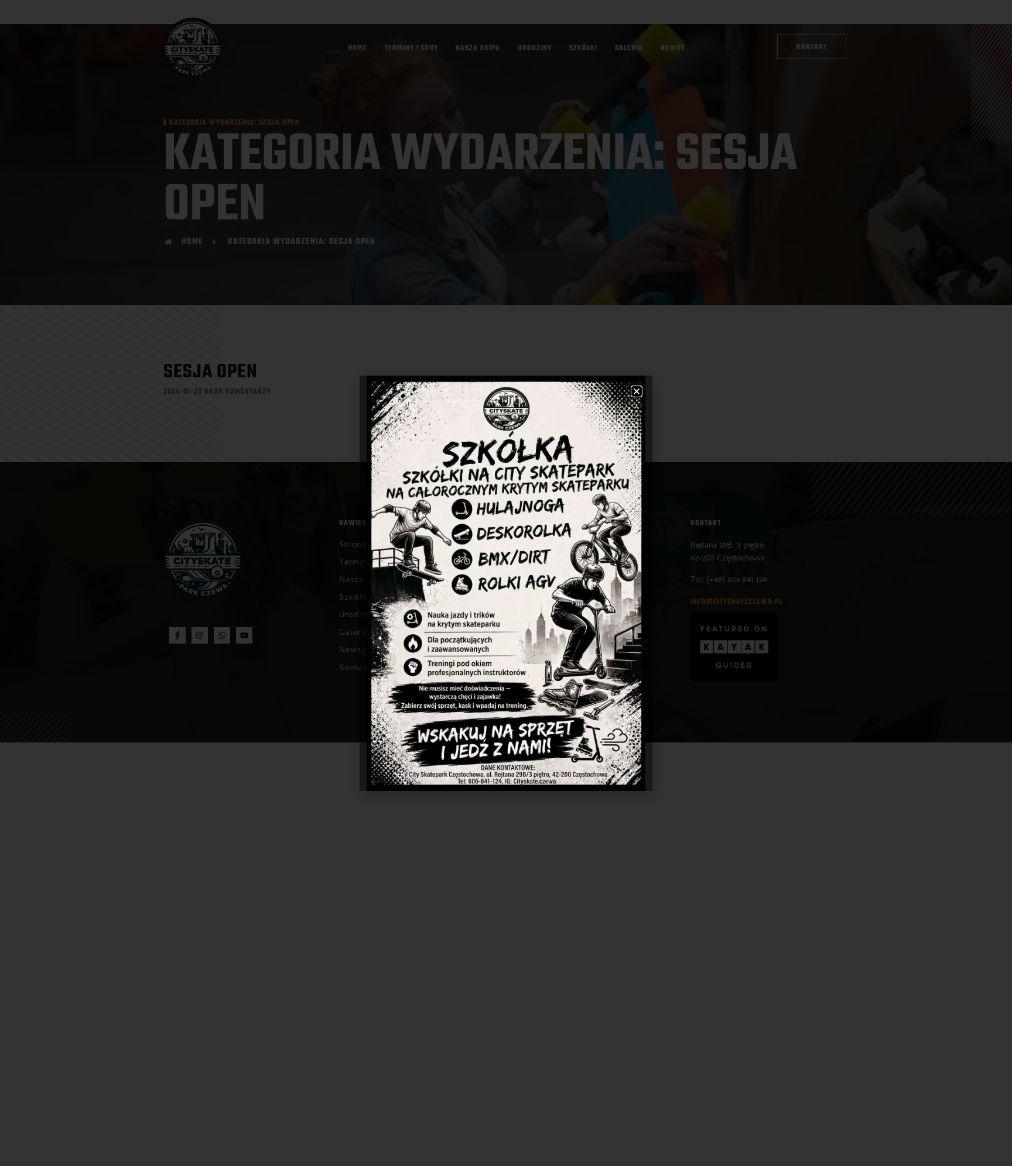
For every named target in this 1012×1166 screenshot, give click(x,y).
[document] (506, 583)
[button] (636, 391)
